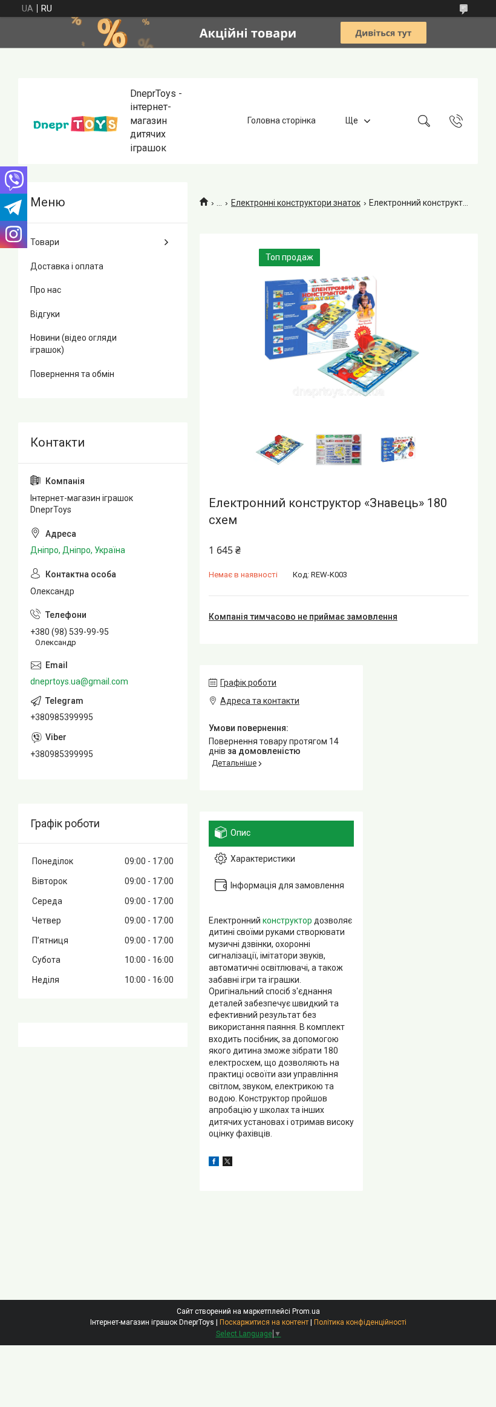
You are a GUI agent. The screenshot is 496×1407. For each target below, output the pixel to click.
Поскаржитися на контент (264, 1322)
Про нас (45, 290)
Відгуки (45, 314)
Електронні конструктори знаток (296, 203)
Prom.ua (306, 1311)
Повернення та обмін (72, 374)
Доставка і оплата (66, 266)
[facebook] (214, 1163)
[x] (227, 1163)
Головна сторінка (281, 120)
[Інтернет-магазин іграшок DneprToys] (75, 120)
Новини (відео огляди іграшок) (73, 344)
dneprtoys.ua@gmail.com (79, 681)
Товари (44, 242)
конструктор (287, 920)
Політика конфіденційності (360, 1322)
